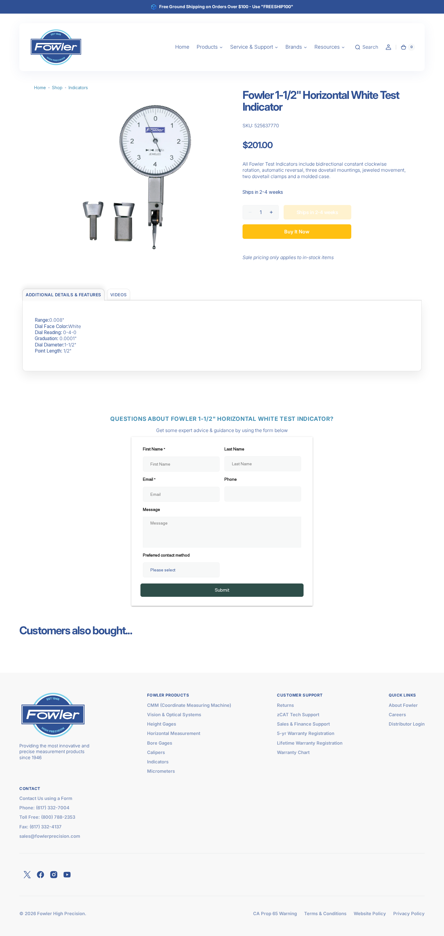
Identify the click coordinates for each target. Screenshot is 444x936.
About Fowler (403, 705)
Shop (57, 87)
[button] (366, 47)
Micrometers (161, 771)
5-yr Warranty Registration (305, 733)
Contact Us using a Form (45, 798)
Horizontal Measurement (173, 733)
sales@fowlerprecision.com (49, 836)
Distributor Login (407, 724)
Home (40, 87)
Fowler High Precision (61, 913)
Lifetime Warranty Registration (310, 743)
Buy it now (296, 232)
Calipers (156, 752)
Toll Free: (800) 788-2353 (47, 817)
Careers (397, 714)
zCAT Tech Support (298, 714)
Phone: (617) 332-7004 (44, 808)
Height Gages (161, 724)
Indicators (78, 87)
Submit (222, 590)
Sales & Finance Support (303, 724)
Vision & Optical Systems (174, 714)
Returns (285, 705)
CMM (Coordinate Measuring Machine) (189, 705)
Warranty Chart (293, 752)
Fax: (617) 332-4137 (40, 827)
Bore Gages (159, 743)
